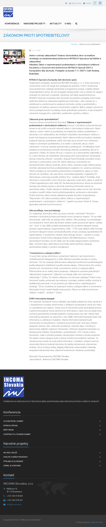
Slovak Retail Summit (13, 421)
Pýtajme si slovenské (13, 461)
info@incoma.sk (14, 504)
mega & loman (96, 522)
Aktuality (56, 23)
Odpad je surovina (12, 466)
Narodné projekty (34, 23)
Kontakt (88, 3)
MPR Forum (8, 430)
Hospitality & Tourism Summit (17, 434)
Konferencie (12, 23)
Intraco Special (10, 426)
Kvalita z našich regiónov (15, 457)
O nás (68, 23)
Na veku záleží (10, 453)
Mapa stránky (76, 3)
